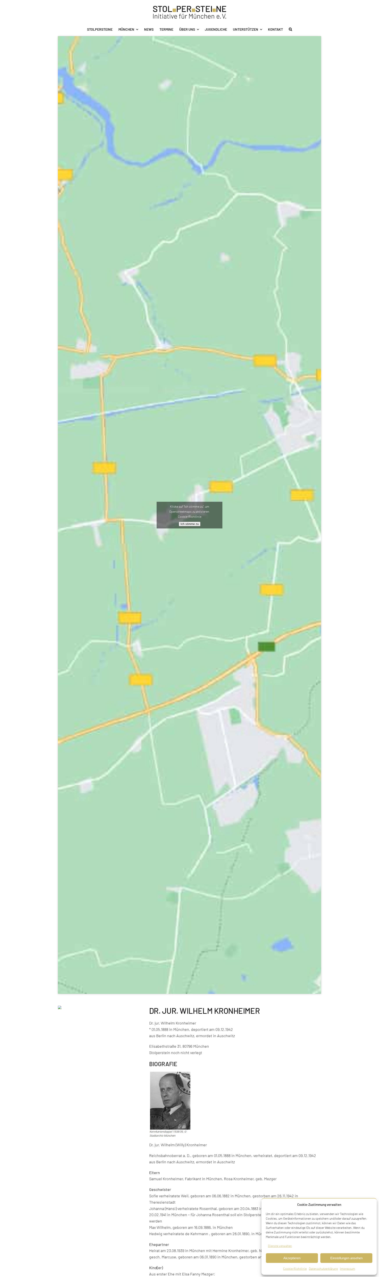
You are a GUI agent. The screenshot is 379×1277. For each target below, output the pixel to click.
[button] (290, 29)
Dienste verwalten (280, 1246)
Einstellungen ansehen (346, 1258)
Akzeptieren (291, 1258)
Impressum (347, 1268)
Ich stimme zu (190, 524)
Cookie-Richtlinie (295, 1268)
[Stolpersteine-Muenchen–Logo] (189, 7)
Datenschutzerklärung (323, 1268)
